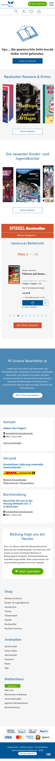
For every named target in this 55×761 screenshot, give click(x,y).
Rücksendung (27, 483)
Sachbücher (11, 607)
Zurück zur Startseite (27, 61)
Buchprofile (11, 624)
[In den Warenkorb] (32, 302)
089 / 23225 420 (13, 515)
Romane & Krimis (13, 598)
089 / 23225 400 (13, 436)
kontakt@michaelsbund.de (19, 433)
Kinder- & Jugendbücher (17, 603)
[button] (10, 315)
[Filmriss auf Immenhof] (14, 274)
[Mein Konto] (24, 12)
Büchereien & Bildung (16, 694)
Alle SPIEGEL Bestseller (27, 325)
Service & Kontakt (12, 443)
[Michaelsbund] (7, 4)
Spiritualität (11, 655)
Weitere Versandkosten (15, 480)
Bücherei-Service (13, 628)
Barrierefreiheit (20, 750)
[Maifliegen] (28, 103)
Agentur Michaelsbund (16, 703)
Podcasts (9, 659)
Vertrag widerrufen (27, 753)
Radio (8, 663)
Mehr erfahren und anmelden (27, 395)
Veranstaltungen (13, 699)
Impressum (12, 747)
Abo (7, 668)
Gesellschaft (11, 646)
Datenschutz (26, 747)
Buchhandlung (12, 707)
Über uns (9, 690)
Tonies (8, 611)
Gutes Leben (11, 651)
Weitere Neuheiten (27, 131)
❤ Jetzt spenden (37, 4)
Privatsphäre (41, 747)
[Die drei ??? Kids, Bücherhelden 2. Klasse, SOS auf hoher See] (28, 186)
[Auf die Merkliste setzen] (45, 302)
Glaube (8, 620)
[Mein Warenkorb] (39, 12)
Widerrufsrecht (10, 483)
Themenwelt (11, 615)
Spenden (12, 686)
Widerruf (32, 750)
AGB (41, 750)
